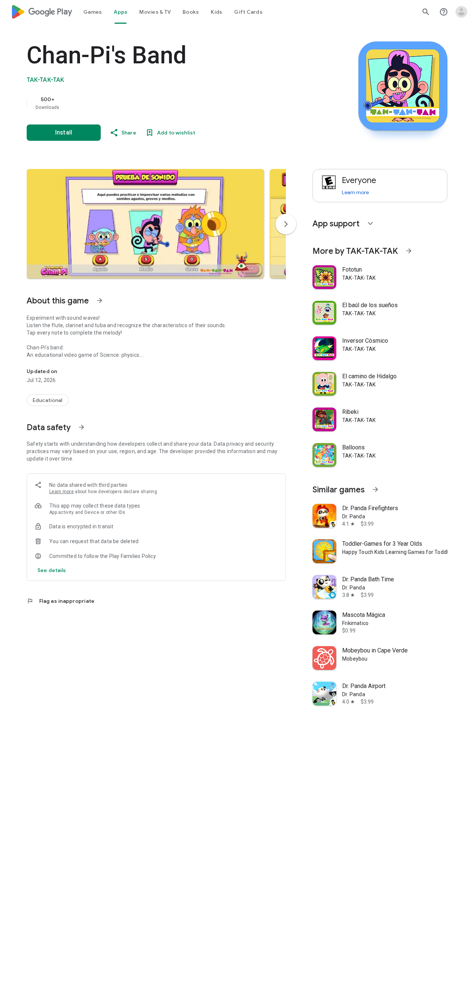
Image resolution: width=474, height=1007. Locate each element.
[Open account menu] (461, 12)
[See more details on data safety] (51, 570)
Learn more (61, 491)
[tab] (92, 12)
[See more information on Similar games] (375, 489)
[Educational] (48, 400)
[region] (175, 103)
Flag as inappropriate (60, 601)
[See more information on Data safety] (81, 427)
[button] (145, 224)
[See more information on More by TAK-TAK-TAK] (409, 251)
